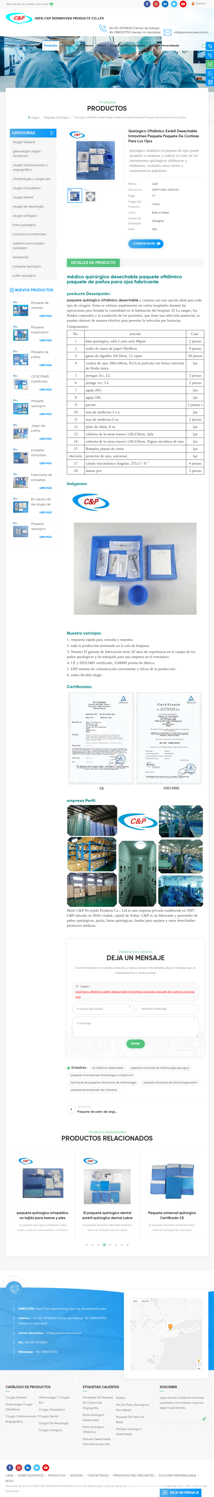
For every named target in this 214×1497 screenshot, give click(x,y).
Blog (9, 1481)
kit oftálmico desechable (107, 1068)
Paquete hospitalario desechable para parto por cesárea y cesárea (42, 330)
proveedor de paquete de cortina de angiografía (98, 1403)
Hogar (11, 45)
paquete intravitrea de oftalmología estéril (170, 1082)
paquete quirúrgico (27, 266)
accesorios (20, 257)
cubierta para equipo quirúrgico (28, 246)
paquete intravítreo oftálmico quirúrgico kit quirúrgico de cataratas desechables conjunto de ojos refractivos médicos (42, 453)
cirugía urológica (25, 215)
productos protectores (29, 234)
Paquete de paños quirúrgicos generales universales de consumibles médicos (41, 355)
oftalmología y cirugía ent (31, 179)
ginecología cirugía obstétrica (27, 154)
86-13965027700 (95, 1318)
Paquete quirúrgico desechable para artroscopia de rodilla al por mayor (42, 404)
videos (101, 45)
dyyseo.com (155, 1486)
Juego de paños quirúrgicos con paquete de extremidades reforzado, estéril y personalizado (42, 428)
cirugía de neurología (28, 206)
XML (188, 1486)
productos (50, 45)
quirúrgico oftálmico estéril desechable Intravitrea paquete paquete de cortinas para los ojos (135, 994)
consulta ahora (144, 244)
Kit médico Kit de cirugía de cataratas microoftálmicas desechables (42, 502)
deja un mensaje (184, 1492)
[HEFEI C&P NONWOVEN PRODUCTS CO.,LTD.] (19, 18)
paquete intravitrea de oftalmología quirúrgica (160, 1068)
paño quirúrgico (24, 275)
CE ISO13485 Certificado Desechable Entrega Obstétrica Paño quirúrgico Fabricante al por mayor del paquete (42, 379)
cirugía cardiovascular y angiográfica (30, 167)
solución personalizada (164, 45)
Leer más (45, 316)
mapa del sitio (174, 1486)
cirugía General (24, 142)
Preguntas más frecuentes (127, 45)
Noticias (67, 45)
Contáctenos (84, 45)
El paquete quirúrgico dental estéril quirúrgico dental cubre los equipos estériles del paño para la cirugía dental (107, 1216)
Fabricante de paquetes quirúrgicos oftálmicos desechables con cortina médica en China (41, 478)
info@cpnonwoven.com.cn (191, 32)
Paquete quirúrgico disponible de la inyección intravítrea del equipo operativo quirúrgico (41, 527)
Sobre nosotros (30, 45)
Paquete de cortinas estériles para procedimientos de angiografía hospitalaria (42, 306)
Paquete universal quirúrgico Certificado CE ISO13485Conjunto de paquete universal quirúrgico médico (172, 1216)
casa (9, 1475)
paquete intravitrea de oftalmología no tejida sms (102, 1075)
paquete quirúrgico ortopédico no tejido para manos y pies (42, 1215)
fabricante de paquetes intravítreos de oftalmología (103, 1082)
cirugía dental (23, 197)
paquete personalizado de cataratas (94, 1090)
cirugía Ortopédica (27, 188)
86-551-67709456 (44, 1318)
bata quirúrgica (24, 225)
